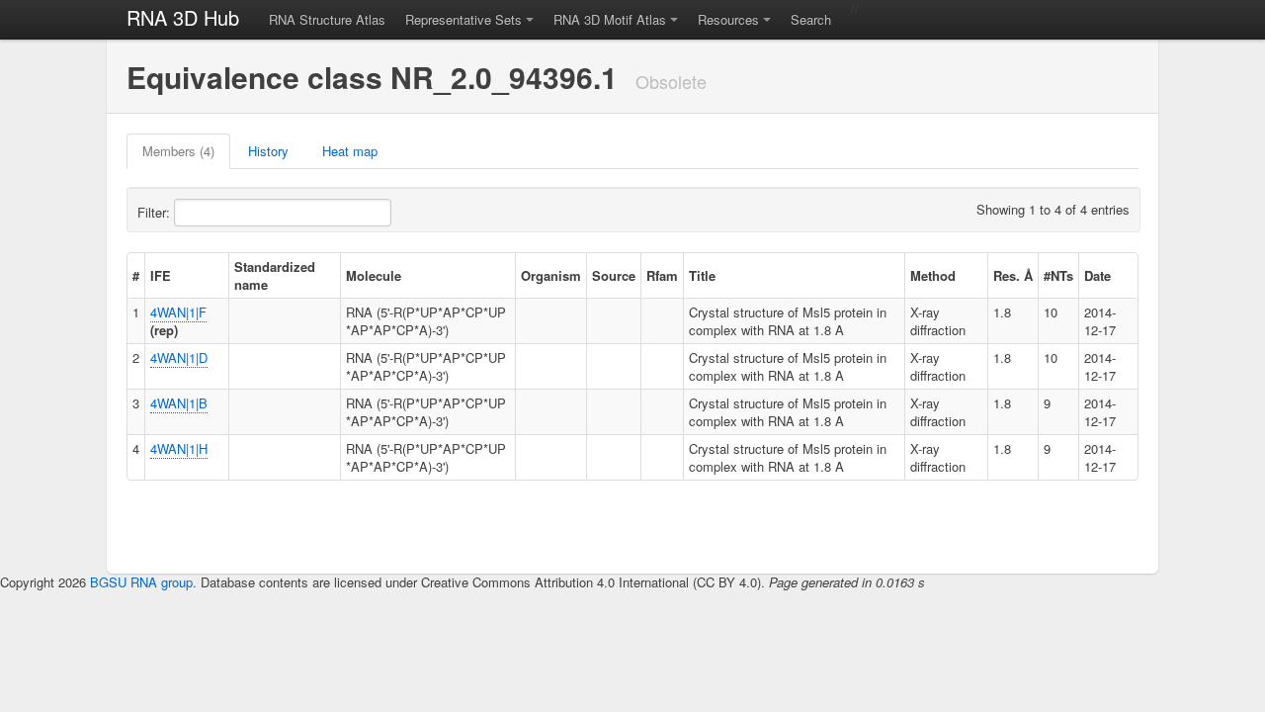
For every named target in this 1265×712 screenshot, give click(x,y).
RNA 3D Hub (182, 17)
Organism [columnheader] (551, 275)
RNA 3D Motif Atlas (609, 19)
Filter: (155, 212)
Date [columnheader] (1097, 275)
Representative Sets (463, 19)
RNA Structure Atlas (327, 19)
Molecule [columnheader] (373, 275)
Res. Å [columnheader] (1013, 275)
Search (811, 19)
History (268, 150)
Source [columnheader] (613, 275)
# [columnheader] (135, 275)
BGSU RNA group (141, 582)
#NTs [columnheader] (1058, 275)
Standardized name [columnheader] (274, 275)
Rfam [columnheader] (662, 275)
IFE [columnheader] (160, 275)
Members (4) (178, 150)
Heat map (350, 150)
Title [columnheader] (702, 275)
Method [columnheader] (933, 275)
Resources (728, 19)
